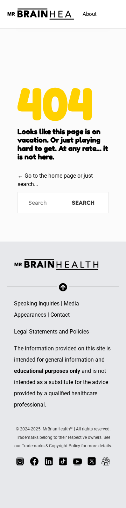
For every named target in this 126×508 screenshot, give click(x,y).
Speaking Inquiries (36, 303)
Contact (60, 314)
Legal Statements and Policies (51, 331)
